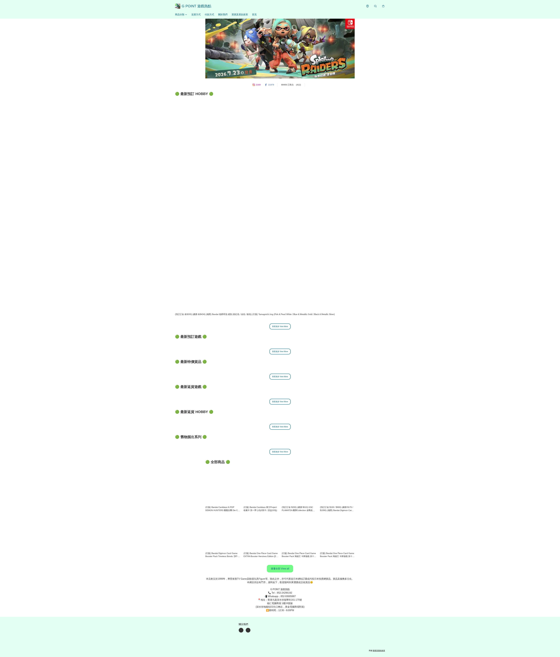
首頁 (254, 14)
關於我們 (223, 14)
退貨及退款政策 (240, 14)
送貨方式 (196, 14)
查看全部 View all (280, 568)
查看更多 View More (280, 326)
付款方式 (209, 14)
